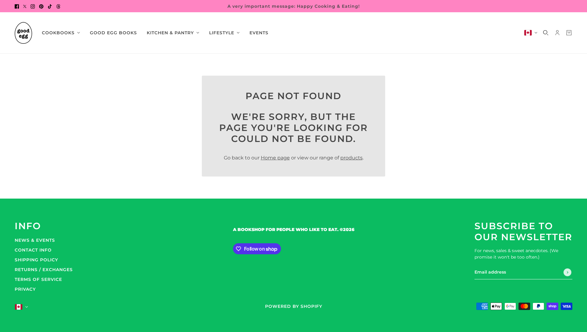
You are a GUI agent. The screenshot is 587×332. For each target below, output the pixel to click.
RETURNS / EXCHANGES (44, 269)
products (351, 158)
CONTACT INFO (33, 250)
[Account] (557, 32)
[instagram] (32, 6)
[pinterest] (41, 6)
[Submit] (567, 272)
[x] (25, 6)
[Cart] (569, 32)
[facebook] (16, 6)
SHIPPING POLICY (36, 260)
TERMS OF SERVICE (38, 279)
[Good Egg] (23, 33)
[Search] (545, 32)
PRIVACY (25, 289)
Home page (275, 158)
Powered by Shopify (293, 306)
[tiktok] (49, 6)
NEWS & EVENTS (35, 240)
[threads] (58, 6)
